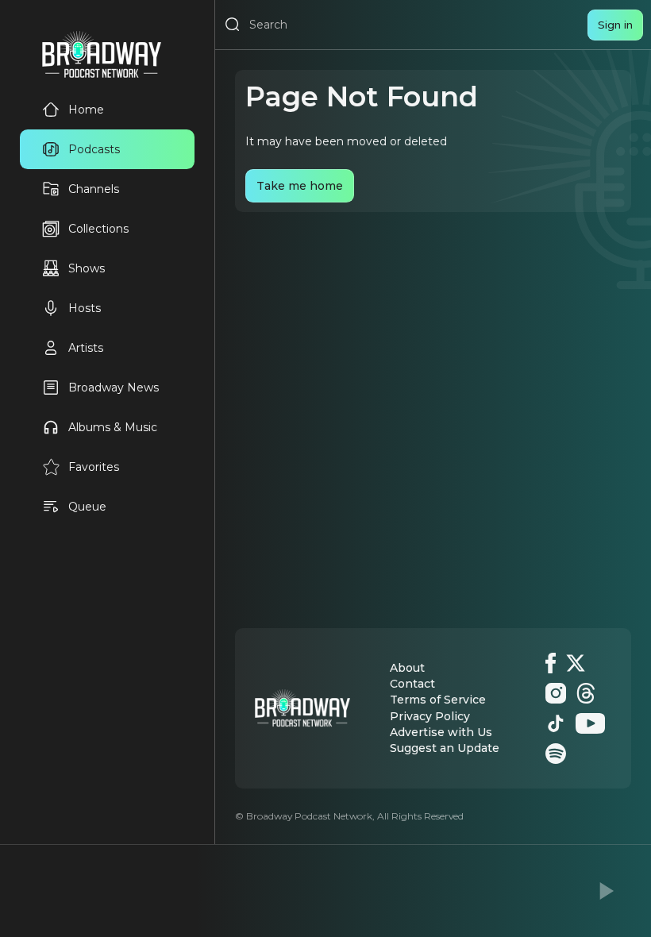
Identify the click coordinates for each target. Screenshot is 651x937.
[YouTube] (590, 723)
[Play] (605, 891)
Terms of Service (438, 699)
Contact (412, 684)
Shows (86, 268)
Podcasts (94, 149)
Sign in (615, 24)
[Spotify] (555, 753)
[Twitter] (575, 663)
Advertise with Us (441, 732)
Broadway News (113, 387)
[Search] (232, 24)
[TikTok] (555, 723)
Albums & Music (112, 427)
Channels (93, 189)
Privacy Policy (430, 716)
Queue (87, 506)
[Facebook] (550, 663)
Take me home (299, 186)
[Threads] (586, 693)
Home (86, 109)
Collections (98, 229)
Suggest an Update (444, 748)
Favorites (93, 467)
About (407, 668)
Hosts (84, 308)
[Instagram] (555, 693)
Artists (85, 348)
